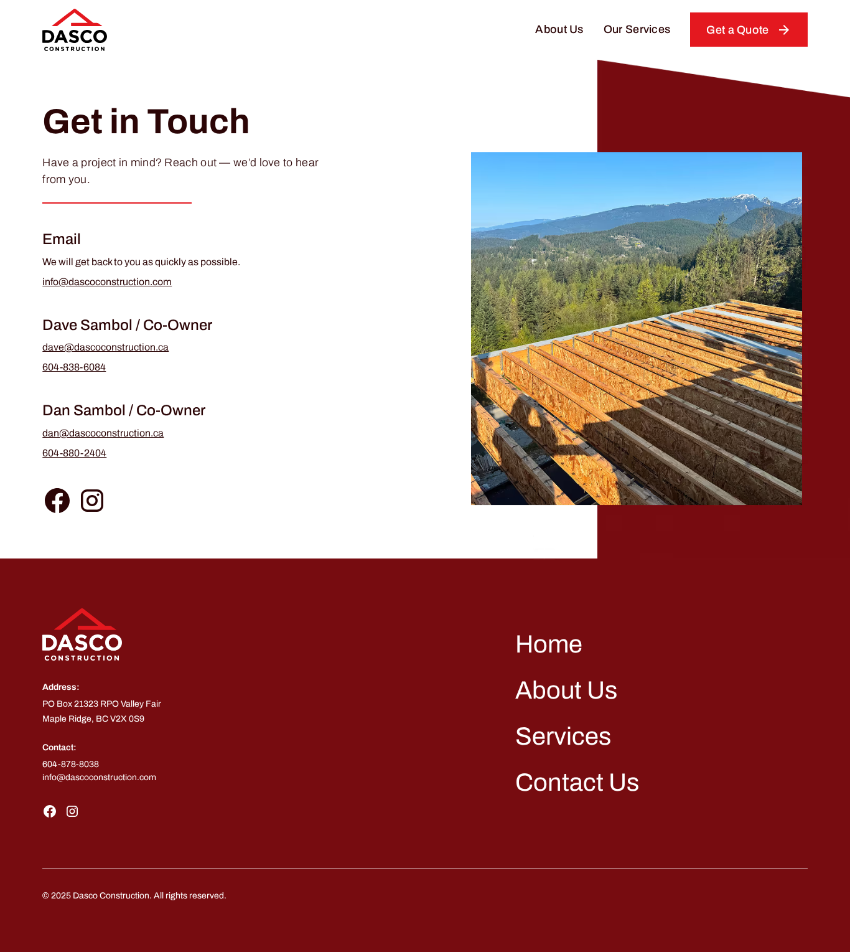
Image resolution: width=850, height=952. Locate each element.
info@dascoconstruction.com (107, 282)
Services (563, 736)
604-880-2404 (74, 453)
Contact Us (577, 783)
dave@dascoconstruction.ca (105, 347)
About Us (559, 29)
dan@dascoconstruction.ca (103, 433)
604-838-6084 (74, 367)
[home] (74, 30)
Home (548, 644)
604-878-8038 (70, 764)
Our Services (637, 29)
